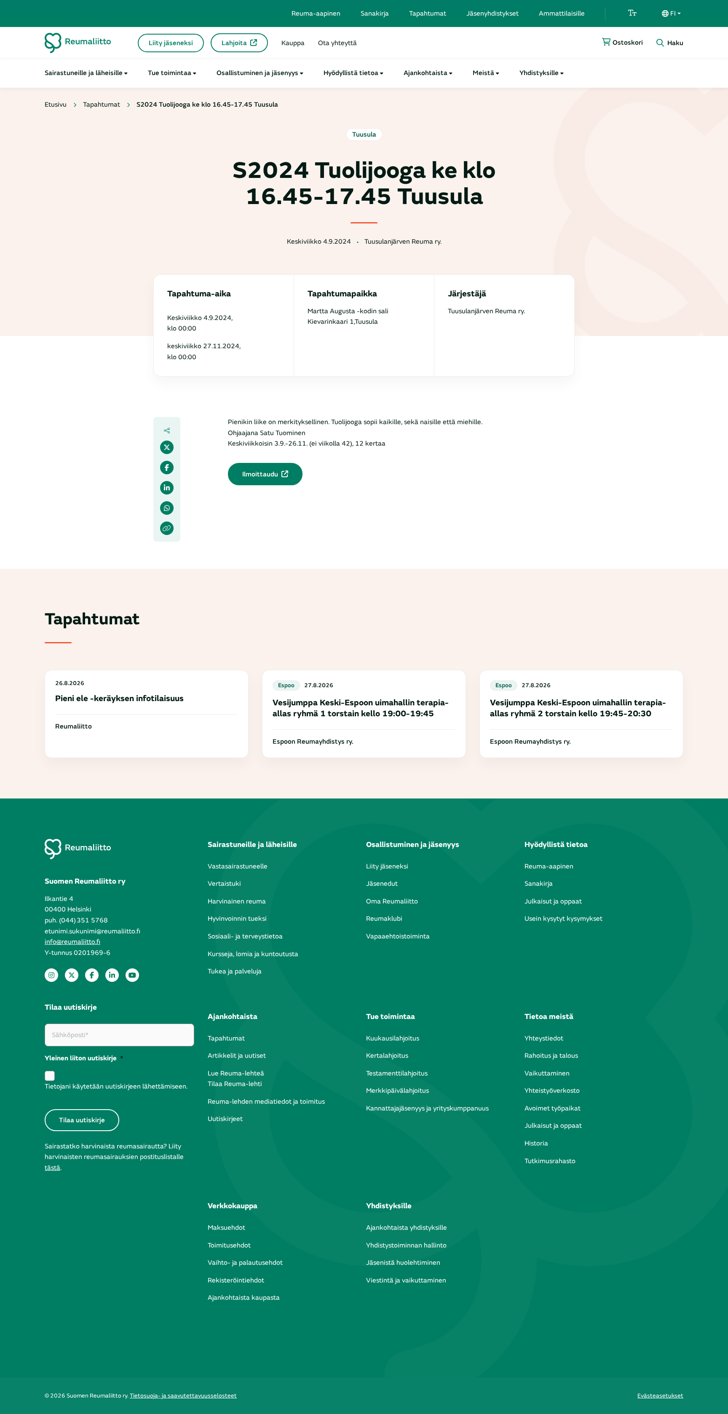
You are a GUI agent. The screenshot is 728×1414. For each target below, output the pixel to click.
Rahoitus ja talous (551, 1055)
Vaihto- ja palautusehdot (245, 1262)
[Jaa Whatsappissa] (167, 508)
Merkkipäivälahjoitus (397, 1090)
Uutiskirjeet (225, 1119)
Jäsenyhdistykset (492, 13)
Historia (536, 1143)
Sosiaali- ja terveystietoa (245, 936)
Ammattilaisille (562, 13)
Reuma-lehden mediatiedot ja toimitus (266, 1101)
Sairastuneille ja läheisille (84, 73)
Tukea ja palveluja (235, 971)
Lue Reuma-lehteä (236, 1073)
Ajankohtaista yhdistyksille (406, 1227)
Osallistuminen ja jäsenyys (257, 73)
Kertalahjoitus (387, 1055)
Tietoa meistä (549, 1017)
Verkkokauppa (232, 1206)
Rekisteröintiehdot (236, 1280)
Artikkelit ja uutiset (237, 1055)
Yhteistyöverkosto (552, 1090)
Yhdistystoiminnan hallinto (406, 1245)
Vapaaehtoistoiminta (398, 936)
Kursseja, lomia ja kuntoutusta (253, 954)
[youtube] (132, 975)
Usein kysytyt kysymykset (563, 918)
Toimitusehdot (229, 1245)
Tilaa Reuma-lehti (235, 1084)
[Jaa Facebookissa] (167, 467)
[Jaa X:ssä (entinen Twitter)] (167, 447)
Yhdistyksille (539, 73)
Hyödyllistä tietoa (351, 73)
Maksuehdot (226, 1227)
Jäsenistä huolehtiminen (403, 1262)
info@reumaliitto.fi (72, 942)
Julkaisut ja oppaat (553, 901)
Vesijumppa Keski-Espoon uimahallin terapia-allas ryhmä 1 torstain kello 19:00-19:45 (361, 708)
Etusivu (56, 104)
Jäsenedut (382, 883)
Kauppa (293, 43)
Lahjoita (234, 43)
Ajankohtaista (425, 73)
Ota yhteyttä (337, 43)
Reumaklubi (384, 918)
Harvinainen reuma (237, 901)
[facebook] (92, 975)
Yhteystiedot (544, 1038)
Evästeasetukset (660, 1395)
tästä (52, 1168)
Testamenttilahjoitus (397, 1073)
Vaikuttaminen (547, 1073)
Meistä (483, 73)
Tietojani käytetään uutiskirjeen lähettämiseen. (116, 1086)
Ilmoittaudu (260, 474)
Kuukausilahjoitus (392, 1038)
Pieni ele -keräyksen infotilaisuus (119, 698)
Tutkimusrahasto (550, 1161)
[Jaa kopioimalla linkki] (167, 528)
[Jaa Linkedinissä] (167, 488)
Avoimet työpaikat (553, 1108)
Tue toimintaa (169, 73)
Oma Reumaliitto (392, 901)
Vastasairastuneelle (238, 866)
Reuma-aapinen (316, 13)
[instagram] (51, 975)
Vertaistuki (224, 883)
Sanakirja (375, 13)
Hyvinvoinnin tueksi (237, 918)
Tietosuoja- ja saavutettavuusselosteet (183, 1395)
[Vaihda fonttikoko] (632, 13)
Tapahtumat (427, 13)
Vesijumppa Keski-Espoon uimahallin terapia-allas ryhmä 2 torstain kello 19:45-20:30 (578, 708)
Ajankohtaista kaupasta (244, 1297)
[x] (71, 975)
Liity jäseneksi (171, 43)
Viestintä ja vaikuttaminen (406, 1280)
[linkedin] (112, 975)
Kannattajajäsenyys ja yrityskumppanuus (427, 1108)
